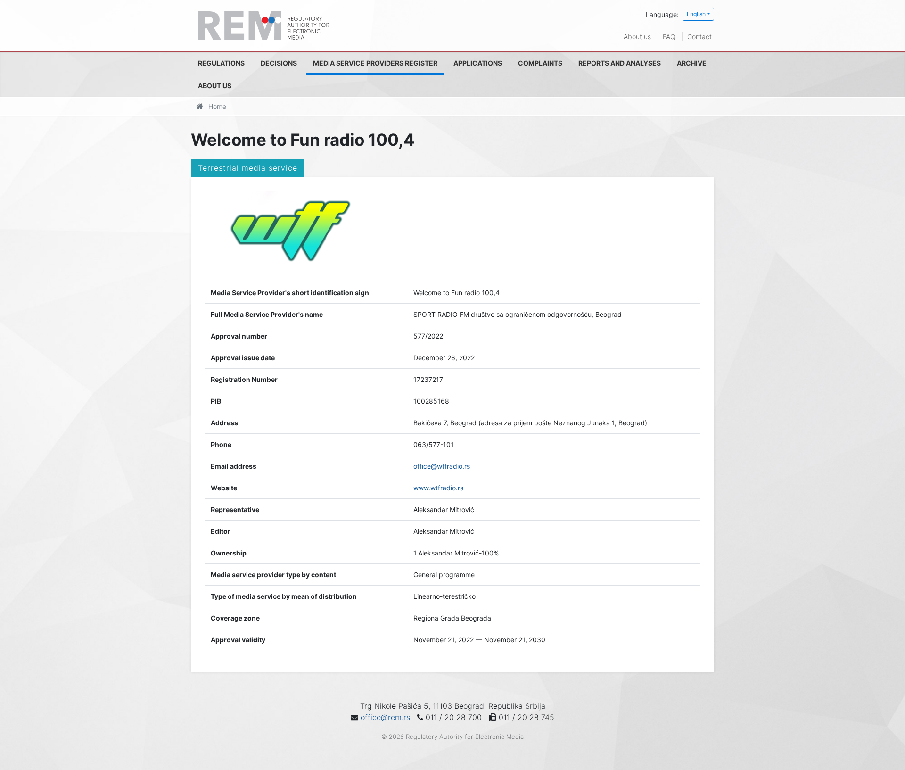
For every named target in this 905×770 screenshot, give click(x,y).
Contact (699, 37)
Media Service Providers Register (375, 63)
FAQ (669, 37)
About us (637, 37)
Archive (692, 63)
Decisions (279, 63)
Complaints (540, 63)
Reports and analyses (619, 63)
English (696, 13)
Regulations (221, 63)
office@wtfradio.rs (441, 466)
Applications (477, 63)
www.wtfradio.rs (438, 488)
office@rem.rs (385, 717)
